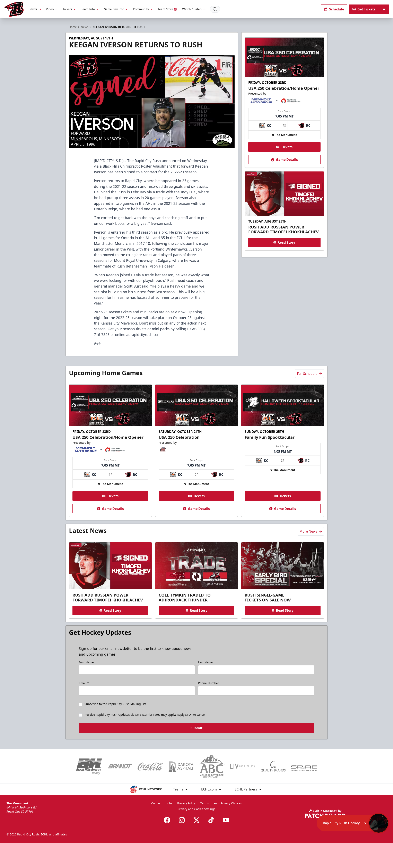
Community (141, 9)
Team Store (165, 9)
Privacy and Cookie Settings (196, 809)
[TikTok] (211, 820)
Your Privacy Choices (228, 803)
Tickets (67, 9)
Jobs (169, 803)
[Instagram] (181, 820)
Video (50, 9)
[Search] (215, 9)
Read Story (286, 242)
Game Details (287, 160)
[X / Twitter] (196, 820)
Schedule (336, 9)
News (33, 9)
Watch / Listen (192, 9)
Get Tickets (366, 9)
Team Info (88, 9)
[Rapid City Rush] (14, 9)
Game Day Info (114, 9)
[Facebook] (167, 820)
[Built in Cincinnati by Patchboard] (325, 813)
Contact (156, 803)
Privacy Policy (186, 803)
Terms (204, 803)
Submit (196, 728)
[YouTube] (226, 820)
